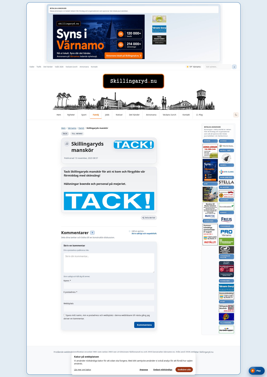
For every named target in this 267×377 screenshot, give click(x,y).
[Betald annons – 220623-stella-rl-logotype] (226, 183)
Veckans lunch (71, 66)
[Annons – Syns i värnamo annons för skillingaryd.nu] (98, 37)
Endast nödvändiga (162, 369)
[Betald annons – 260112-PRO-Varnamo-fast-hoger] (226, 233)
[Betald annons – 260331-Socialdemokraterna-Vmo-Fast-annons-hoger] (226, 268)
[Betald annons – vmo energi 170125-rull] (226, 287)
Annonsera (84, 66)
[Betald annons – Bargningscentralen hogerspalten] (226, 194)
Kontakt (94, 66)
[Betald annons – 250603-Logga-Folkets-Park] (226, 146)
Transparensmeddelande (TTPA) (226, 274)
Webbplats (69, 303)
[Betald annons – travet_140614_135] (226, 250)
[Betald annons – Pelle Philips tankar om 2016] (159, 29)
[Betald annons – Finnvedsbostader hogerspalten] (226, 206)
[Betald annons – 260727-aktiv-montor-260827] (210, 194)
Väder (31, 66)
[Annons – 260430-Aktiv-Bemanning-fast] (159, 19)
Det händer (48, 66)
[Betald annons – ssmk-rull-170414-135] (226, 308)
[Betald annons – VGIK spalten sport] (226, 317)
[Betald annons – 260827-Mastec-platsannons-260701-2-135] (210, 211)
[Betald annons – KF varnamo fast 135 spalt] (226, 296)
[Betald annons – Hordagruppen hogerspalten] (226, 329)
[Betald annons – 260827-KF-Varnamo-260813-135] (210, 234)
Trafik (39, 66)
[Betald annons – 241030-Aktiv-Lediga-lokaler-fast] (210, 151)
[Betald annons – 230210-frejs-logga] (226, 219)
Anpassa (144, 369)
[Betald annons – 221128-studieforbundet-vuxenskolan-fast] (226, 241)
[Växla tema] (236, 115)
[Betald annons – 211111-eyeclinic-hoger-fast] (226, 171)
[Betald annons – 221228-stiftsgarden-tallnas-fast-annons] (226, 158)
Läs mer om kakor (82, 369)
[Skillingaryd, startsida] (133, 81)
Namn (67, 280)
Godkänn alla (184, 369)
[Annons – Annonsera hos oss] (210, 170)
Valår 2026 (59, 66)
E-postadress (70, 292)
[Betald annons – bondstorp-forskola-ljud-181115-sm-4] (159, 39)
